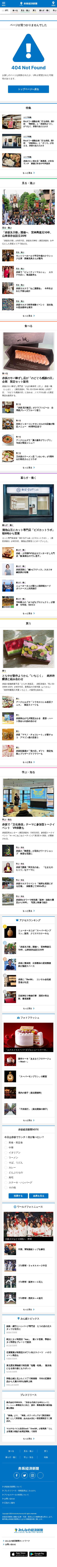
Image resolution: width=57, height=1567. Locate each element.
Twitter (24, 1475)
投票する (18, 1195)
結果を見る (38, 1195)
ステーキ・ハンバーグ (20, 1182)
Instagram (32, 1475)
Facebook (17, 1475)
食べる (15, 10)
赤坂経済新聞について (13, 1487)
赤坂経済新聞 (28, 4)
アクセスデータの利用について (16, 1495)
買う (34, 10)
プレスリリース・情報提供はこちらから (20, 1490)
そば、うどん (16, 1162)
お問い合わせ (9, 1499)
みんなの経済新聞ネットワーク (28, 1531)
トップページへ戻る (28, 89)
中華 (11, 1147)
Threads (40, 1475)
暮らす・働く (44, 10)
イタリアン (14, 1152)
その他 (12, 1187)
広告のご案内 (9, 1503)
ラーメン (13, 1157)
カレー (12, 1167)
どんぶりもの (16, 1172)
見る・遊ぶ (25, 10)
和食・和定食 (16, 1142)
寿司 (11, 1177)
